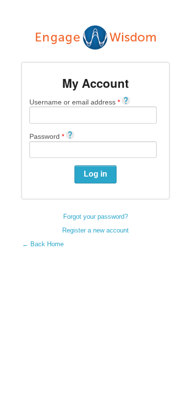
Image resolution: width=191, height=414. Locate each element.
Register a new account (95, 230)
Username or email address (74, 101)
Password (46, 136)
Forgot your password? (95, 216)
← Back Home (43, 244)
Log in (95, 174)
